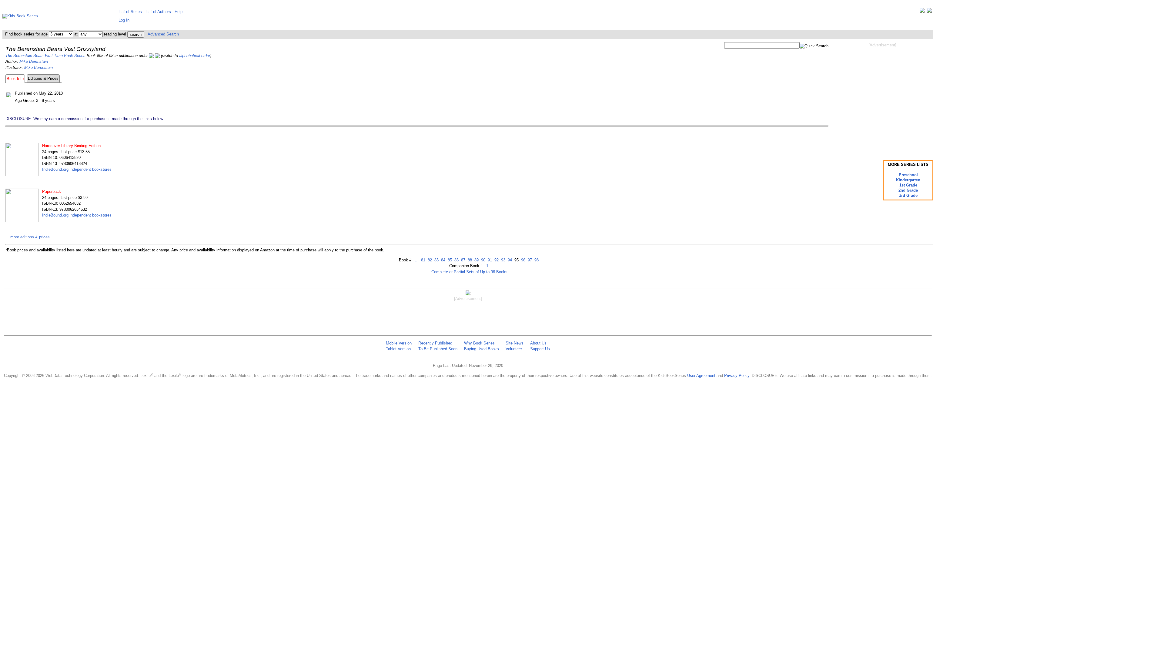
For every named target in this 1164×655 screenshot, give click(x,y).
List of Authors (158, 11)
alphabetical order (194, 55)
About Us (538, 343)
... (417, 260)
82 (429, 260)
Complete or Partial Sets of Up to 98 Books (469, 272)
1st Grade (908, 185)
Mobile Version (399, 343)
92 (496, 260)
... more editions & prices (27, 237)
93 (502, 260)
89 (476, 260)
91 (489, 260)
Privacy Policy (736, 375)
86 (456, 260)
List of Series (130, 11)
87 (462, 260)
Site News (514, 343)
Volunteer (514, 349)
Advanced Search (163, 34)
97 (529, 260)
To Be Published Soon (437, 349)
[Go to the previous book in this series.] (151, 55)
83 (436, 260)
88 (469, 260)
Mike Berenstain (33, 61)
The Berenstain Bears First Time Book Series (45, 55)
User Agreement (701, 375)
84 (442, 260)
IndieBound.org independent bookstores (77, 169)
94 (509, 260)
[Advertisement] (882, 96)
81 (422, 260)
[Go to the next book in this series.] (157, 55)
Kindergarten (908, 180)
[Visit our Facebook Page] (929, 11)
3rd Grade (908, 195)
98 (536, 260)
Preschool (908, 175)
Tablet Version (398, 349)
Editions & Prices (43, 78)
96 (522, 260)
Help (178, 11)
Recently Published (435, 343)
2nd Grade (908, 190)
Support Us (540, 349)
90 (482, 260)
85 (449, 260)
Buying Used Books (481, 349)
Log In (124, 20)
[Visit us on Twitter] (922, 11)
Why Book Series (479, 343)
